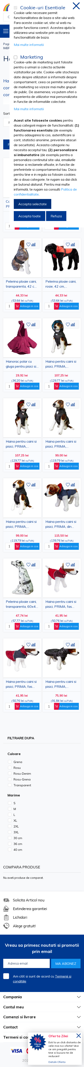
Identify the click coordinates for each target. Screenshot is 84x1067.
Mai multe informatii (29, 44)
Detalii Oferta (56, 1062)
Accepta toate (29, 216)
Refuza (56, 216)
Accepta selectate (32, 204)
